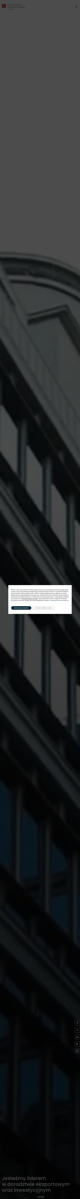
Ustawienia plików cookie (30, 599)
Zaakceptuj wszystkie (21, 608)
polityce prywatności (62, 600)
